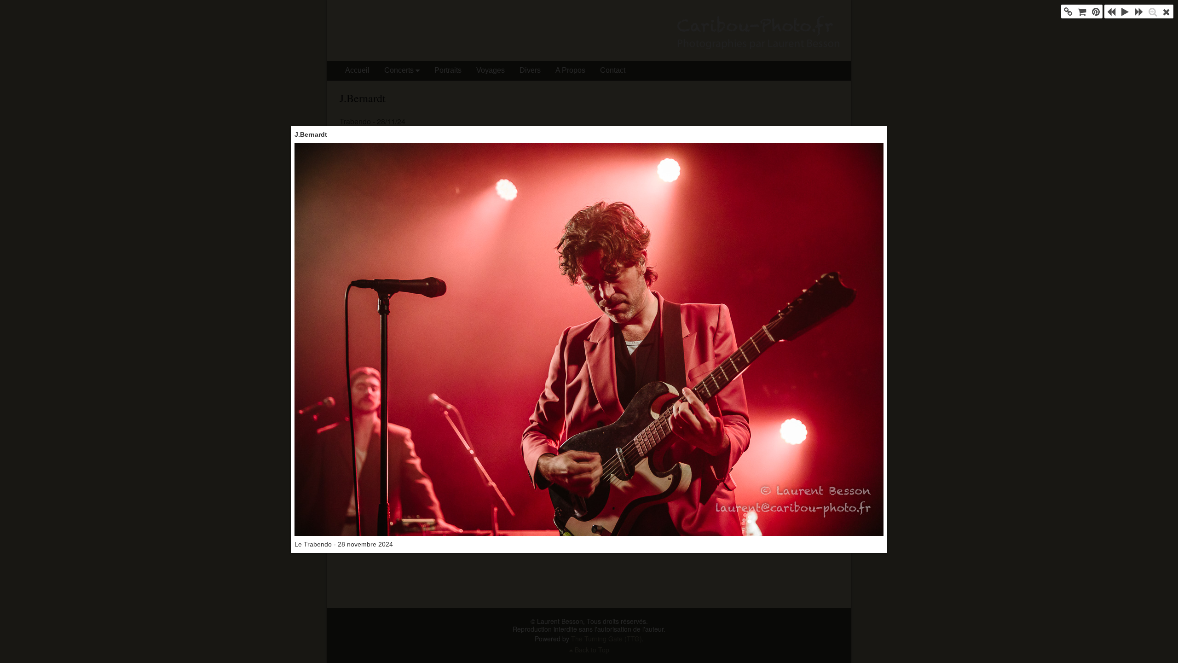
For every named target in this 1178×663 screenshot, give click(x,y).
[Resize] (1153, 11)
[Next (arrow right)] (1139, 11)
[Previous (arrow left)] (1111, 11)
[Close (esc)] (1166, 11)
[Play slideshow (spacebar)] (1125, 11)
